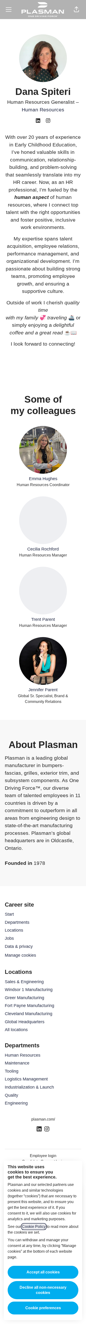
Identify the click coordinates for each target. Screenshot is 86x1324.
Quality (11, 1095)
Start (9, 914)
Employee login (43, 1156)
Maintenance (17, 1063)
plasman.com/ (43, 1119)
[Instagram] (48, 121)
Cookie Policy (34, 1227)
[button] (76, 9)
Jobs (9, 938)
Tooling (11, 1071)
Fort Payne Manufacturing (29, 1005)
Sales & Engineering (24, 981)
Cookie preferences (43, 1308)
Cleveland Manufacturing (28, 1013)
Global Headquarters (24, 1021)
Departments (17, 922)
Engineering (16, 1103)
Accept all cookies (43, 1272)
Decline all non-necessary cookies (43, 1290)
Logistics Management (26, 1079)
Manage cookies (20, 955)
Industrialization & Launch (29, 1087)
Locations (14, 930)
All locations (16, 1029)
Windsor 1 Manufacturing (29, 989)
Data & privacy (19, 946)
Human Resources (43, 109)
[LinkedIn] (38, 121)
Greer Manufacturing (24, 997)
